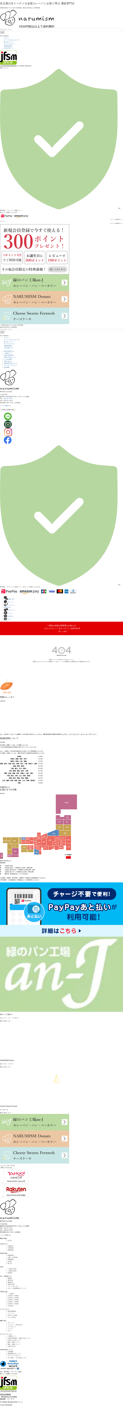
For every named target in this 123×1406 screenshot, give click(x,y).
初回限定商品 (8, 46)
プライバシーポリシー (10, 365)
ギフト (10, 1331)
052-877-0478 (8, 398)
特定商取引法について (10, 363)
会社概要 (6, 367)
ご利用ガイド (8, 353)
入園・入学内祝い (13, 1257)
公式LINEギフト (9, 48)
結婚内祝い (11, 1250)
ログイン (112, 219)
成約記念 (10, 1282)
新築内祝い (11, 1255)
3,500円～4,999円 (13, 1300)
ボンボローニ (12, 1326)
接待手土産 (11, 1284)
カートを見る (12, 1317)
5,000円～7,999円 (13, 1302)
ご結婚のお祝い (12, 1271)
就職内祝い (11, 1259)
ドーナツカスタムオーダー (12, 40)
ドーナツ (10, 1328)
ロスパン (6, 38)
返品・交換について (14, 1344)
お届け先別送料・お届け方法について (19, 1338)
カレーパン (11, 1322)
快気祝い (10, 1273)
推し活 (10, 1263)
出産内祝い (11, 1248)
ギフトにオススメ (9, 44)
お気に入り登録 (12, 1315)
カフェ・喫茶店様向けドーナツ (17, 1288)
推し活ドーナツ (8, 42)
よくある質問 (8, 359)
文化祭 (10, 1261)
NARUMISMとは (9, 351)
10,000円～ (11, 1306)
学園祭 (10, 1278)
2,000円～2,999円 (13, 1295)
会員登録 (117, 219)
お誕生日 (10, 1246)
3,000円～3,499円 (13, 1298)
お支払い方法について (14, 1340)
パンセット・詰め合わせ (15, 1324)
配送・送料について (14, 1342)
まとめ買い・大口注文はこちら (17, 1357)
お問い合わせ (8, 361)
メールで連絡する (5, 405)
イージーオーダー (13, 1286)
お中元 (10, 1240)
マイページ (11, 1313)
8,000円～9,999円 (13, 1304)
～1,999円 (11, 1293)
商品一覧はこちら (5, 1021)
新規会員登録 (12, 1311)
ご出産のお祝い (12, 1269)
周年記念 (10, 1280)
